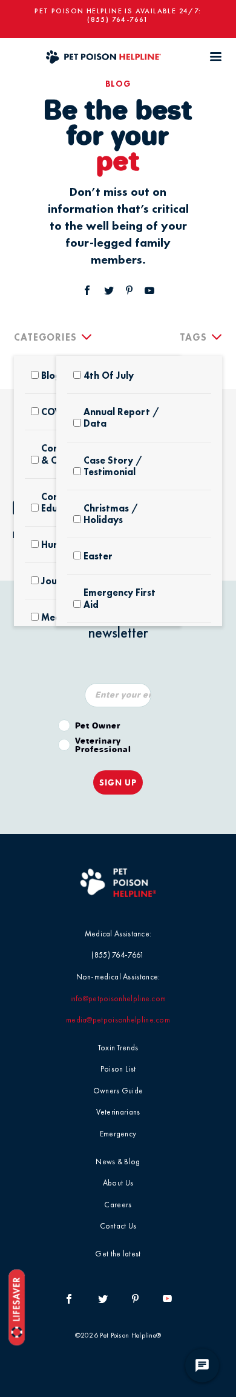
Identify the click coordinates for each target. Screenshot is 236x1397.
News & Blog (118, 1161)
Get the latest (117, 1254)
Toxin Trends (118, 1047)
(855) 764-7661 (118, 19)
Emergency (118, 1134)
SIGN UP (118, 782)
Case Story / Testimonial (113, 466)
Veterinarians (118, 1112)
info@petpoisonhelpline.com (118, 998)
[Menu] (215, 56)
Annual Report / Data (121, 417)
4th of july (109, 375)
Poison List (118, 1069)
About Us (118, 1183)
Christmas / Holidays (111, 513)
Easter (98, 556)
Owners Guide (118, 1090)
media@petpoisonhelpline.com (118, 1020)
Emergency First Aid (120, 598)
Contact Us (118, 1226)
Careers (117, 1204)
